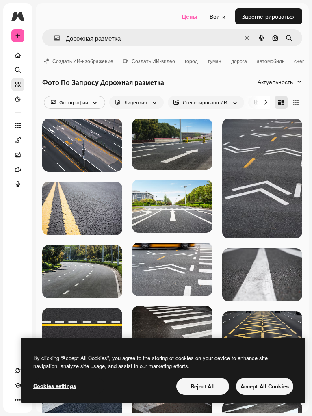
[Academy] (17, 385)
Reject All (203, 386)
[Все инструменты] (17, 125)
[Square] (295, 102)
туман (214, 60)
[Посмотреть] (17, 99)
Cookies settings (54, 386)
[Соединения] (17, 370)
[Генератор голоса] (17, 184)
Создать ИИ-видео (153, 60)
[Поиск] (17, 69)
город (191, 60)
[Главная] (17, 55)
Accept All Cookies (264, 386)
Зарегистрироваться (269, 16)
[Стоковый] (17, 84)
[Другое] (17, 399)
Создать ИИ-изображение (82, 60)
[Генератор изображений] (17, 154)
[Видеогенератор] (17, 169)
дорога (239, 60)
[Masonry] (281, 102)
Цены (189, 16)
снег (299, 60)
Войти (217, 16)
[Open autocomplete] (54, 38)
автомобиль (270, 60)
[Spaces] (17, 140)
